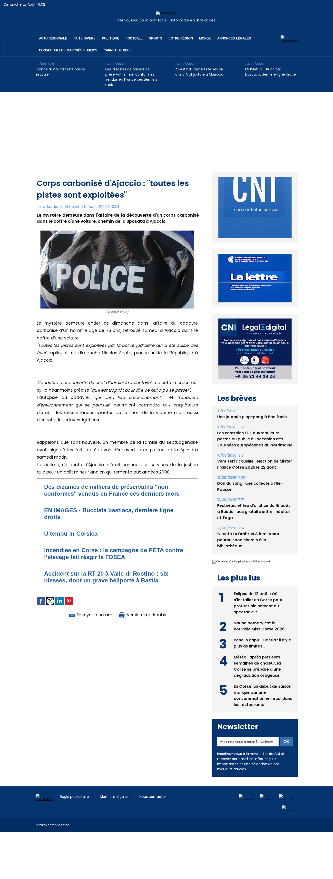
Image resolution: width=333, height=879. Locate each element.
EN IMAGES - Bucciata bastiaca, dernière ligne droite (270, 72)
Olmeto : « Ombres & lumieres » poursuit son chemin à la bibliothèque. (248, 529)
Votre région (180, 38)
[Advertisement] (166, 128)
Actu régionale (53, 38)
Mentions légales (114, 785)
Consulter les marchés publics (68, 50)
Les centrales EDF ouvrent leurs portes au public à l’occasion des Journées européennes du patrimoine (255, 428)
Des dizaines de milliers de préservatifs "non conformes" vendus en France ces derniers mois (131, 77)
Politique (110, 38)
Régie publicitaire (75, 785)
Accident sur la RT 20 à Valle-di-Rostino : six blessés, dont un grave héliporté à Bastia (106, 577)
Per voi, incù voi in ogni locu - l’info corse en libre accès (166, 20)
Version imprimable (146, 615)
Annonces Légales (234, 38)
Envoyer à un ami (94, 615)
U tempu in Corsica (71, 533)
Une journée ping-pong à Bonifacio (252, 405)
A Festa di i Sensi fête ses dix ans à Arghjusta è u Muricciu (199, 72)
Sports (155, 38)
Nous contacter (152, 785)
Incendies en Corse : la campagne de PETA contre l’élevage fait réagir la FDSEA (113, 553)
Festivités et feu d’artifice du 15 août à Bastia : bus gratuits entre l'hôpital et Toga (253, 500)
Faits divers (85, 38)
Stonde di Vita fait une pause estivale (60, 72)
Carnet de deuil (118, 50)
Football (134, 38)
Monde (205, 38)
